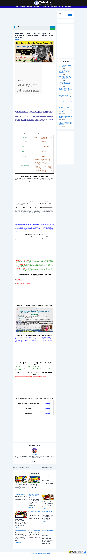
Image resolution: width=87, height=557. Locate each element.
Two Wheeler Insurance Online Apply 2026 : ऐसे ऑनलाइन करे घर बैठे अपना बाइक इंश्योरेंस (65, 65)
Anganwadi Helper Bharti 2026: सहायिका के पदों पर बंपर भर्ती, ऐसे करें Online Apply (65, 71)
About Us (48, 553)
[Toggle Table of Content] (39, 80)
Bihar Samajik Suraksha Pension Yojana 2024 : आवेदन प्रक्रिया (27, 89)
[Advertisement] (34, 18)
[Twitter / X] (34, 461)
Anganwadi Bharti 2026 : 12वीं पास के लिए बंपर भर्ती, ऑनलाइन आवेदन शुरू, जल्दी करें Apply (65, 83)
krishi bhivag (29, 6)
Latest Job (61, 6)
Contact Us (53, 553)
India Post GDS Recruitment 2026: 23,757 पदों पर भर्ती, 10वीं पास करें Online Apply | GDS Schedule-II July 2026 (21, 522)
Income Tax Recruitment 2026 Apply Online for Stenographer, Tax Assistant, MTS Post (65, 116)
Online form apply (37, 6)
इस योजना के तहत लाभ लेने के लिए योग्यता (22, 85)
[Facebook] (32, 461)
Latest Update (46, 6)
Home (17, 6)
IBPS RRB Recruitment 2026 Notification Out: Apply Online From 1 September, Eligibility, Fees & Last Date (33, 517)
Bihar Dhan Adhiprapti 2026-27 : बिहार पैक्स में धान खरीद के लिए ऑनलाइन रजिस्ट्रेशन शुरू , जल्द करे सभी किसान (34, 535)
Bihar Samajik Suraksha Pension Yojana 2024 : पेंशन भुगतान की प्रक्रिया (28, 91)
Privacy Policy (34, 553)
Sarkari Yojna (22, 6)
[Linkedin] (36, 461)
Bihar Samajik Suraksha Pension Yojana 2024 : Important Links (28, 92)
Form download (54, 6)
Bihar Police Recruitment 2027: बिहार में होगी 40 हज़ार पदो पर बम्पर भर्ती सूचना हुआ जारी (65, 97)
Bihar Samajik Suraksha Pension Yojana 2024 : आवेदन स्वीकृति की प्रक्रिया (28, 90)
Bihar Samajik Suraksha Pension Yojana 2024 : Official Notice (27, 87)
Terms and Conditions (42, 553)
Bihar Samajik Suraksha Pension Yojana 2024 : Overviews (27, 81)
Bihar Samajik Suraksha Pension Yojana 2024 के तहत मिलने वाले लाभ (27, 84)
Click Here (44, 156)
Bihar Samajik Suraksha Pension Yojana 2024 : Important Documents (29, 86)
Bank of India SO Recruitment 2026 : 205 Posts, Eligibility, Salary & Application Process (65, 77)
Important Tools (68, 6)
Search (60, 13)
